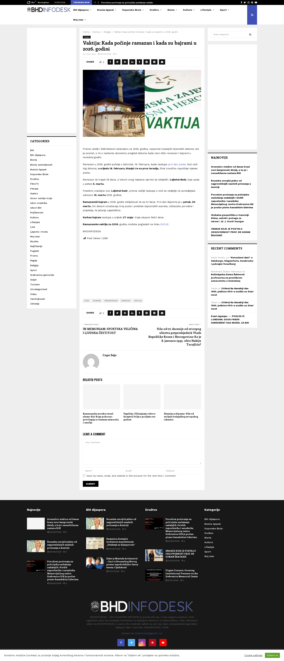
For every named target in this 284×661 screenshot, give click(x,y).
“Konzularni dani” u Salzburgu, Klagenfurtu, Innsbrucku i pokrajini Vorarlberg (232, 260)
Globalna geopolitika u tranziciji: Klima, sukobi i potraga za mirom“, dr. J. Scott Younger (230, 218)
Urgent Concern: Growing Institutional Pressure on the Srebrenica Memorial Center (182, 573)
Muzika (34, 241)
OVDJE (164, 224)
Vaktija (138, 301)
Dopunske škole (131, 10)
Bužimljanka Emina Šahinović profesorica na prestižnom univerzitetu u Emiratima (228, 277)
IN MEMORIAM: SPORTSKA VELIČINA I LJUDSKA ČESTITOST (110, 331)
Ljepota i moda (39, 231)
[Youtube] (163, 642)
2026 (86, 301)
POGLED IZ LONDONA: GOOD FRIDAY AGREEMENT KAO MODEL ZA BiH (230, 319)
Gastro (34, 193)
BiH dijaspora (81, 10)
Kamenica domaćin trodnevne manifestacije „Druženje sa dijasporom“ (120, 541)
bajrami (97, 301)
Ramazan (125, 301)
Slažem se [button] (272, 655)
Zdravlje (34, 303)
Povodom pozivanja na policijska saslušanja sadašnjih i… (130, 2)
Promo (34, 255)
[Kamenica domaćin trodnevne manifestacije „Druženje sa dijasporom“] (95, 543)
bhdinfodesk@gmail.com (149, 633)
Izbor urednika (38, 203)
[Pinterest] (152, 642)
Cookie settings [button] (253, 655)
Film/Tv (34, 183)
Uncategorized (38, 289)
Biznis (171, 10)
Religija (87, 37)
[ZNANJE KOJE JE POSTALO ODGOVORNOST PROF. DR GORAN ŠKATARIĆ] (154, 555)
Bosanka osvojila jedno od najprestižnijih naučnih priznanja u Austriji (231, 183)
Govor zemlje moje (41, 198)
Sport (223, 10)
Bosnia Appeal (105, 10)
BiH (32, 150)
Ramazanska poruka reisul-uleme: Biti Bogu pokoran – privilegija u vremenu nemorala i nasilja (101, 418)
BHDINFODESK (111, 301)
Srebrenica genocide (42, 275)
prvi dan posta (177, 164)
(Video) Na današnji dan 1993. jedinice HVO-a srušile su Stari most (232, 291)
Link (32, 227)
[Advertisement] (142, 267)
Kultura (187, 10)
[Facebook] (121, 642)
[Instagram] (142, 642)
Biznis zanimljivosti (41, 164)
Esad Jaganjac (219, 316)
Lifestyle (206, 10)
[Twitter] (131, 642)
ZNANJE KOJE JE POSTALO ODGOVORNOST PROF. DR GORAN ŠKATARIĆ (230, 231)
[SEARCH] (250, 34)
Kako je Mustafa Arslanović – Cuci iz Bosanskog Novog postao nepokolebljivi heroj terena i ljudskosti (122, 563)
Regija (33, 260)
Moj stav (78, 19)
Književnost (36, 212)
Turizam (35, 284)
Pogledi (34, 251)
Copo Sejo (91, 54)
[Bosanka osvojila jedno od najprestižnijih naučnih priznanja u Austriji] (36, 546)
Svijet (33, 279)
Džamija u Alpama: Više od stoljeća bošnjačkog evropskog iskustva (181, 416)
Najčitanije (36, 246)
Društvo (154, 10)
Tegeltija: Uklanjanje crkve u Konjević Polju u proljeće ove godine (139, 416)
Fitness (34, 188)
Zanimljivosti (37, 299)
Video (33, 294)
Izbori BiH (35, 207)
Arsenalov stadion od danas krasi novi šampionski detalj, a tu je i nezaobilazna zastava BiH (230, 169)
